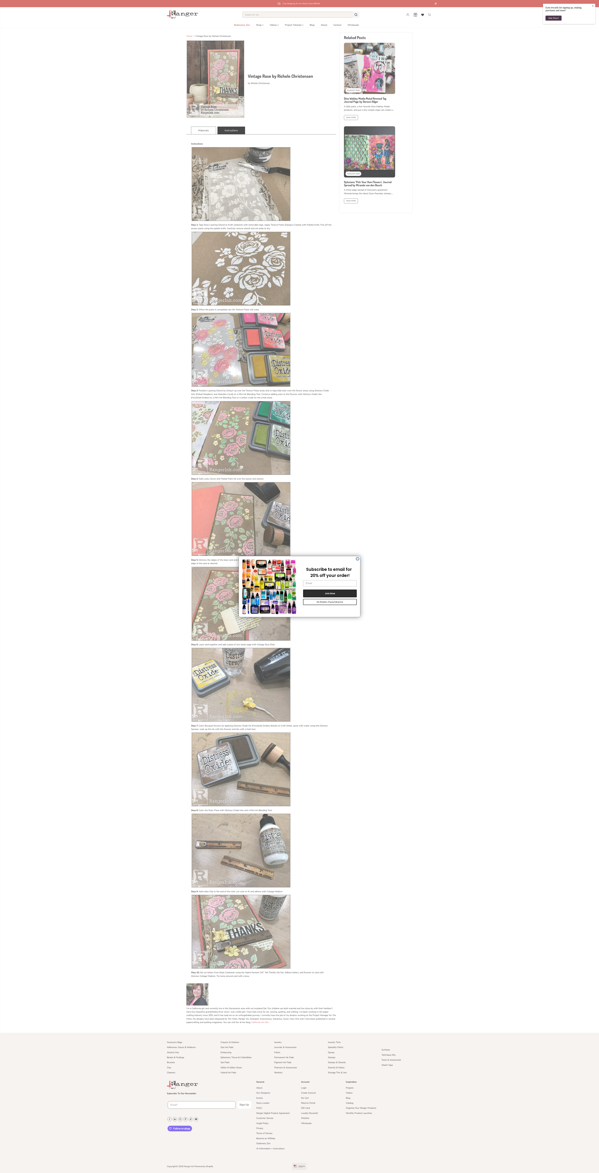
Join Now (330, 593)
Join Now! (553, 18)
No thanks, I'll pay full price (330, 601)
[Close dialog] (357, 558)
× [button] (593, 6)
